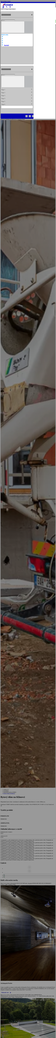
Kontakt (6, 45)
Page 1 (17, 89)
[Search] (12, 27)
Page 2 (17, 92)
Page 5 (17, 101)
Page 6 (17, 104)
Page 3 (17, 95)
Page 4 (17, 98)
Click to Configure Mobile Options (8, 9)
